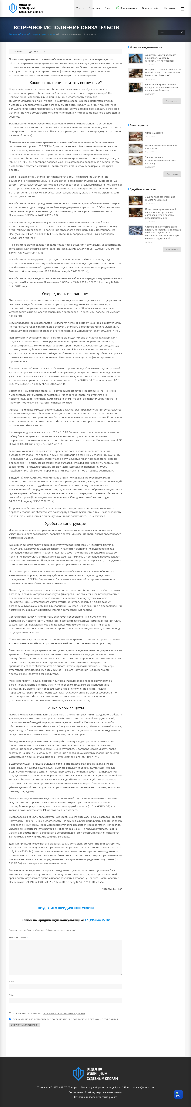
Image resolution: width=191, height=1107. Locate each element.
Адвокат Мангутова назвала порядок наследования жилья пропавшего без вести (161, 87)
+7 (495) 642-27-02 (97, 920)
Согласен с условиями (49, 1013)
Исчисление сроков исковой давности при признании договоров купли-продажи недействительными (161, 213)
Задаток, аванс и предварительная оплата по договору (160, 160)
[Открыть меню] (182, 9)
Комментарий (18, 937)
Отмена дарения (154, 132)
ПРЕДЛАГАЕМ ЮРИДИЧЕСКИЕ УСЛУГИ (66, 908)
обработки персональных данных (64, 1013)
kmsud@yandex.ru (143, 1087)
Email (13, 995)
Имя (12, 981)
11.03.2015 (18, 51)
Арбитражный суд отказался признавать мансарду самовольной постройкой (160, 57)
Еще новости (172, 101)
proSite (113, 1097)
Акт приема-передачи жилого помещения (161, 146)
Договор (33, 51)
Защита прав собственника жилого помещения (160, 198)
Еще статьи (172, 249)
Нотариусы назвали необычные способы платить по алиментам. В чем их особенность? (163, 72)
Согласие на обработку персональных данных (95, 1092)
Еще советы (172, 174)
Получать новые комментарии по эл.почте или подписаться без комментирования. (65, 1019)
